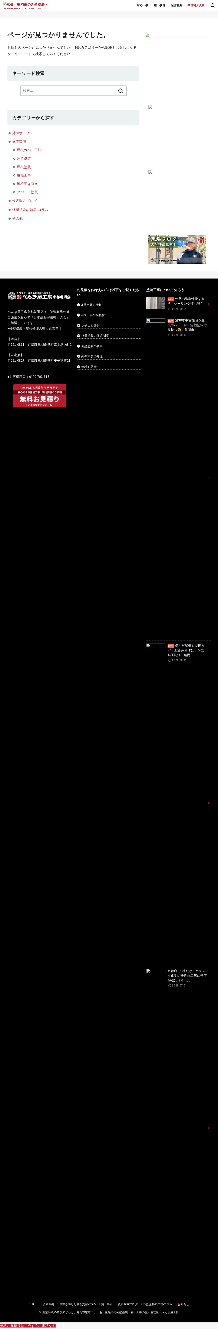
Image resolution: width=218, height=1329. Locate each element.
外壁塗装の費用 (92, 346)
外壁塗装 (24, 158)
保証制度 (176, 5)
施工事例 (159, 5)
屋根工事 (24, 175)
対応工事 (142, 5)
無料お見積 (89, 366)
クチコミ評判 (90, 325)
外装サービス (22, 133)
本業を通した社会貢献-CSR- (78, 1304)
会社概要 (48, 1304)
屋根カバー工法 (29, 150)
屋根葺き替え (27, 184)
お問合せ (183, 1304)
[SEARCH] (213, 5)
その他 (17, 218)
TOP (34, 1304)
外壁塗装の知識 (92, 356)
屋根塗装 (24, 167)
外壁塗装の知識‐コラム (30, 210)
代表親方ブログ (24, 201)
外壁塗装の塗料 (91, 305)
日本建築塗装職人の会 (50, 317)
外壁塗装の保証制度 (95, 335)
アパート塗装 (27, 192)
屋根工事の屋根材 (92, 315)
